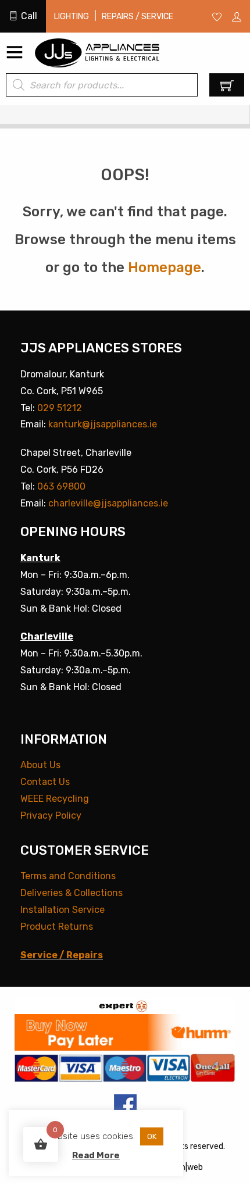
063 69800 (61, 486)
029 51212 (59, 407)
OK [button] (151, 1136)
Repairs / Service (137, 17)
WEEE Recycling (54, 798)
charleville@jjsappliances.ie (108, 503)
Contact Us (45, 781)
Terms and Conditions (68, 875)
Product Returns (56, 926)
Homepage (164, 267)
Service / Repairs (61, 955)
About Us (40, 764)
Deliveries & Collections (71, 892)
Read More (96, 1155)
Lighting (71, 17)
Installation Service (62, 909)
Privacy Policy (50, 815)
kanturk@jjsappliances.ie (102, 424)
